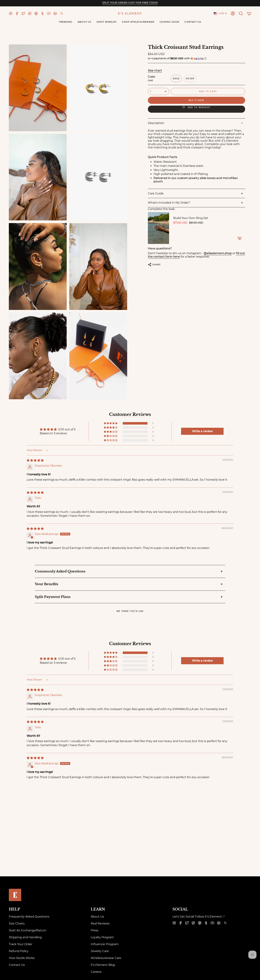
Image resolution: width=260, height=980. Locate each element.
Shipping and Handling (25, 937)
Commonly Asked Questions (60, 571)
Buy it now (196, 100)
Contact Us (17, 965)
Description (156, 123)
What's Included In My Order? (169, 202)
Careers (96, 971)
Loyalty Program (102, 937)
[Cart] (249, 13)
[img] (35, 460)
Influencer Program (105, 944)
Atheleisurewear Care (106, 958)
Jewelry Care (100, 951)
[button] (241, 13)
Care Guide (156, 193)
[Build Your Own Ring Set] (158, 228)
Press (94, 930)
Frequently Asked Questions (29, 916)
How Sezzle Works (22, 958)
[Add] (239, 238)
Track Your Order (20, 944)
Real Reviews (100, 923)
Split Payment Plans (53, 597)
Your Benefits (46, 584)
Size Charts (17, 923)
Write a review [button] (202, 431)
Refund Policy (18, 951)
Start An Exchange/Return (27, 930)
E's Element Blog (103, 965)
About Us (97, 916)
